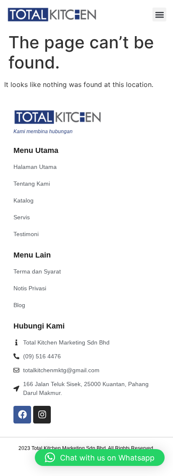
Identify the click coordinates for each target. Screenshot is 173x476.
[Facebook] (22, 414)
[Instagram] (42, 414)
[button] (159, 14)
